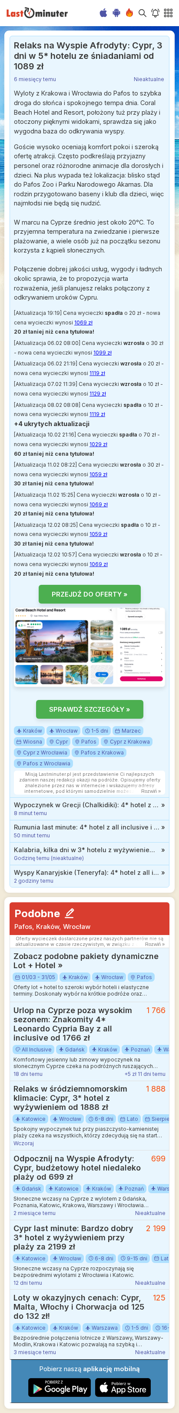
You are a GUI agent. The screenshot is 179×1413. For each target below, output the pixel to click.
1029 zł (98, 444)
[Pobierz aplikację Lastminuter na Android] (59, 1395)
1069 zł (83, 322)
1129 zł (98, 393)
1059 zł (98, 474)
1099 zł (102, 352)
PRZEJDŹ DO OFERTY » (90, 594)
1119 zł (97, 373)
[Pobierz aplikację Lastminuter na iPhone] (123, 1395)
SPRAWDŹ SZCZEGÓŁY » (89, 709)
